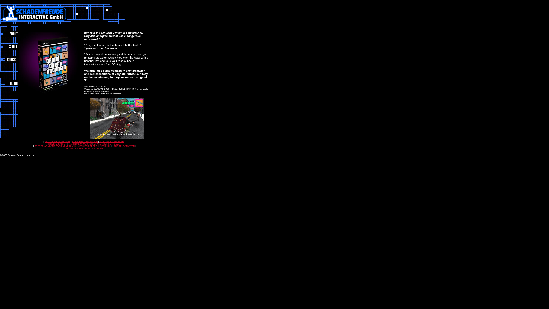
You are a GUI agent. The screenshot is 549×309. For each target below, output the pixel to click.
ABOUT (69, 148)
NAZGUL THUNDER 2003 (57, 141)
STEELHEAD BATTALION (85, 141)
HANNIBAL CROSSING (80, 144)
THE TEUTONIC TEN (124, 146)
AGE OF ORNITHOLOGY (111, 141)
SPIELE (79, 148)
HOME (100, 148)
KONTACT (90, 148)
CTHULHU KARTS (56, 144)
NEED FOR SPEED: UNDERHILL (94, 146)
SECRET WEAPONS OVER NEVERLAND (55, 146)
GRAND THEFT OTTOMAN (107, 144)
